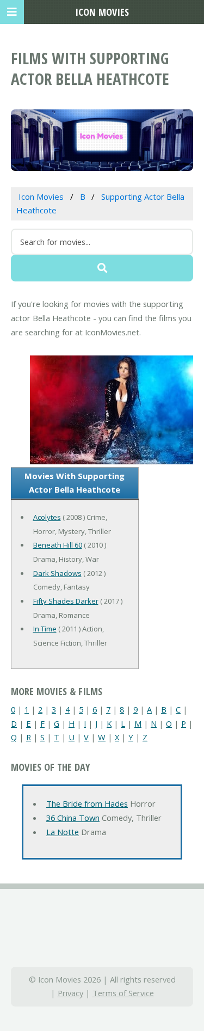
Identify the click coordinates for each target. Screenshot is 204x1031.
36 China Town (73, 817)
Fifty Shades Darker (65, 601)
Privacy (70, 992)
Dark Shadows (57, 573)
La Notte (62, 831)
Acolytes (47, 517)
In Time (45, 629)
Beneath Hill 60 (57, 545)
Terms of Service (123, 992)
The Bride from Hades (87, 803)
